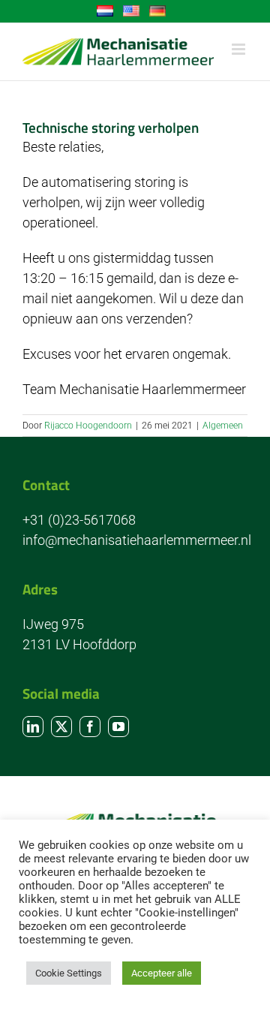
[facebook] (90, 726)
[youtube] (118, 726)
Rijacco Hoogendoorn (88, 425)
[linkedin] (33, 726)
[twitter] (61, 726)
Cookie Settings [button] (68, 973)
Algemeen (222, 425)
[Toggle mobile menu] (240, 49)
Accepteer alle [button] (161, 973)
